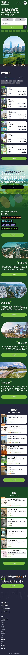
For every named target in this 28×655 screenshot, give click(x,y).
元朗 (14, 30)
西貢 (14, 83)
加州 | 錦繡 (23, 30)
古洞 (10, 30)
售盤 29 (4, 128)
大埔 (14, 80)
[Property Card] (14, 420)
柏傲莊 (14, 91)
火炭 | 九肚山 (19, 80)
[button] (25, 27)
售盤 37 (4, 105)
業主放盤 (3, 648)
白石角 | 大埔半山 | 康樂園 (6, 83)
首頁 (2, 616)
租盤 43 (4, 118)
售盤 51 (4, 93)
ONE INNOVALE (14, 149)
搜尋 (12, 27)
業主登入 (19, 2)
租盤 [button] (20, 19)
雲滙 (14, 103)
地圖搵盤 (3, 645)
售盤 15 (4, 116)
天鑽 (14, 126)
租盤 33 (4, 106)
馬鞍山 (18, 83)
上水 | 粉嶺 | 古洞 (4, 80)
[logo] (5, 3)
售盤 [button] (8, 19)
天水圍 (18, 30)
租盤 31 (4, 141)
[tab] (8, 19)
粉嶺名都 (14, 114)
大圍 (10, 80)
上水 (3, 30)
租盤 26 (4, 129)
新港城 (14, 137)
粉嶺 (7, 30)
